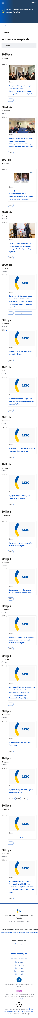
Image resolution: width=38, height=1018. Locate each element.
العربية (21, 974)
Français (21, 965)
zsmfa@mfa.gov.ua (19, 944)
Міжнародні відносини (23, 313)
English (20, 962)
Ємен (10, 100)
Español (21, 968)
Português (20, 971)
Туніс (25, 798)
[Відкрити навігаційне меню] (3, 3)
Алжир (11, 798)
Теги (6, 26)
